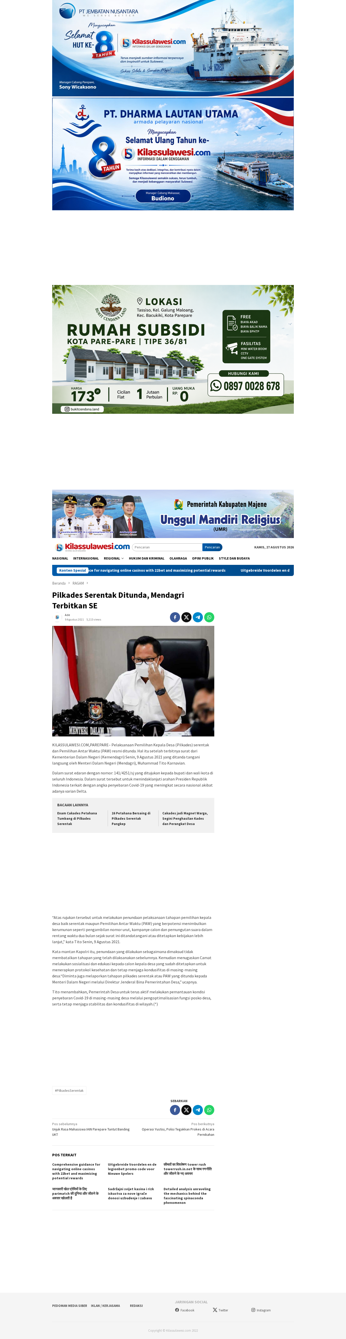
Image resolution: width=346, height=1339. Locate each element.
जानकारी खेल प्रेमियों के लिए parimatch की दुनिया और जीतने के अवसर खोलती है (75, 1193)
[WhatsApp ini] (209, 617)
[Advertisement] (173, 248)
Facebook (187, 1310)
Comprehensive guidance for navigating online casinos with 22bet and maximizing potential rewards (76, 1171)
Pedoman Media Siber (69, 1306)
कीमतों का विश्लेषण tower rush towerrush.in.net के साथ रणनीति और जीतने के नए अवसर (188, 1169)
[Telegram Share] (198, 617)
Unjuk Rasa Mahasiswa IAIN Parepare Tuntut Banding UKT (91, 1129)
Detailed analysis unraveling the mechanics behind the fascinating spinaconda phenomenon (187, 1196)
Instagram (264, 1310)
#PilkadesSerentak (69, 1090)
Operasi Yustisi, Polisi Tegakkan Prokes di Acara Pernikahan (178, 1129)
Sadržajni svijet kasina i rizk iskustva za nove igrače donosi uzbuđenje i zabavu (131, 1193)
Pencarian (212, 547)
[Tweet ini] (186, 617)
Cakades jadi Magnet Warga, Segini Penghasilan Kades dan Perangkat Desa (185, 818)
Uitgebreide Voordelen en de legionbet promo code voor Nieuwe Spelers (255, 570)
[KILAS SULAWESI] (92, 547)
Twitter (223, 1310)
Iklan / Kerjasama (105, 1306)
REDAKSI (136, 1306)
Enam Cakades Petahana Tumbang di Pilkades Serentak (77, 818)
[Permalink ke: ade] (57, 617)
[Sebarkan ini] (175, 617)
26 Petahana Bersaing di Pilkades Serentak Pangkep (131, 818)
